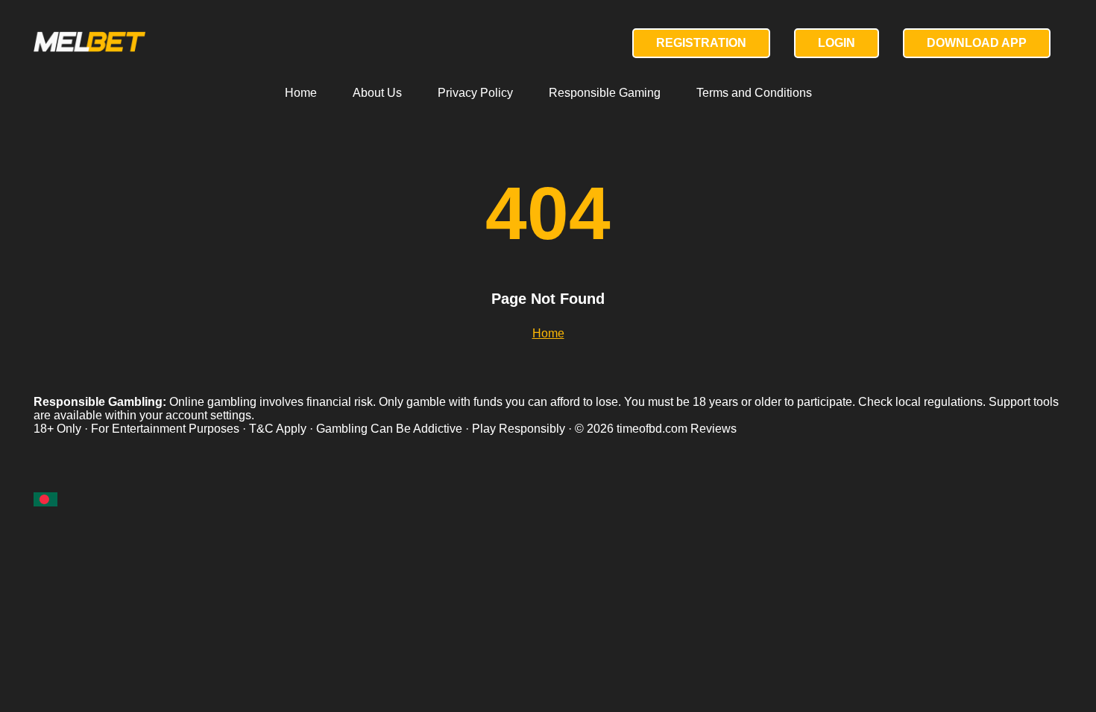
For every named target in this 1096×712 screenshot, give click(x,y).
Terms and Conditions (754, 92)
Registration (701, 42)
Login (836, 42)
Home (301, 92)
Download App (977, 42)
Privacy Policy (475, 92)
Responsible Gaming (605, 92)
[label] (45, 499)
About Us (377, 92)
